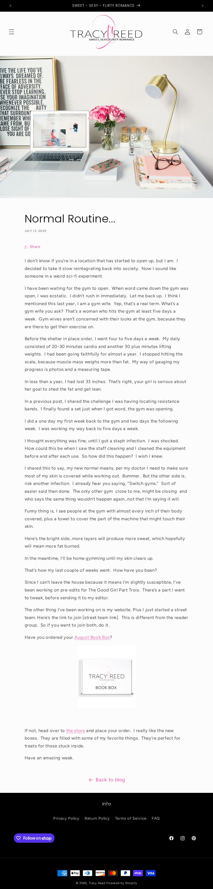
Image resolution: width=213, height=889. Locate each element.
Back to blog (110, 780)
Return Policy (97, 818)
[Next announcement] (202, 5)
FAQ (156, 818)
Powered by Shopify (121, 883)
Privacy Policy (66, 818)
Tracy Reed (97, 883)
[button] (11, 32)
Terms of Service (131, 818)
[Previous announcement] (10, 5)
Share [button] (35, 246)
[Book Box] (106, 706)
